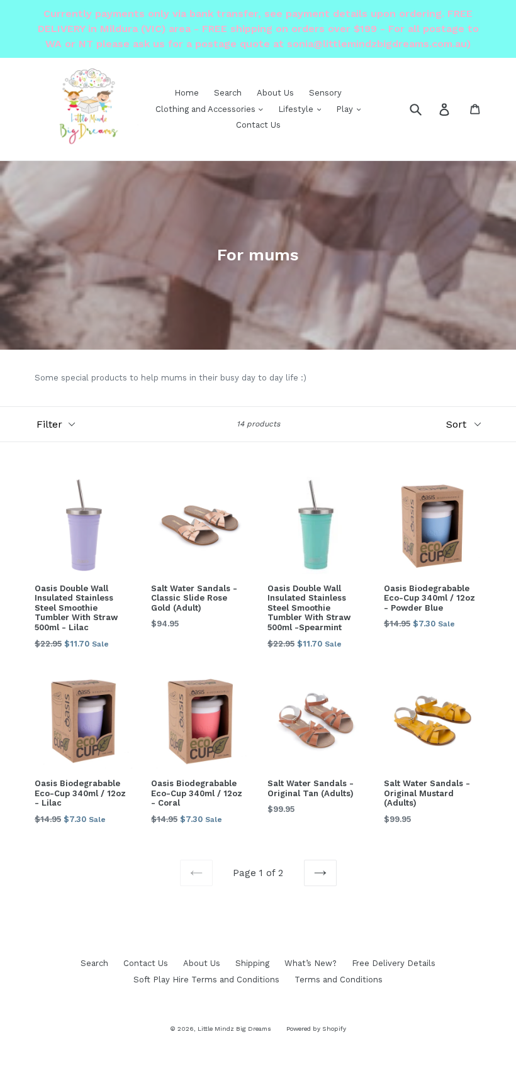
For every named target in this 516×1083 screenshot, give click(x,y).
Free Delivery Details (393, 963)
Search (228, 92)
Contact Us (258, 125)
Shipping (252, 963)
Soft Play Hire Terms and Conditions (206, 979)
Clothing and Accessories (206, 109)
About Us (275, 92)
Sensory (325, 92)
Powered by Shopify (316, 1028)
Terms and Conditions (338, 979)
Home (186, 92)
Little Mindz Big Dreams (234, 1028)
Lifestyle (297, 109)
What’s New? (310, 963)
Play (346, 109)
